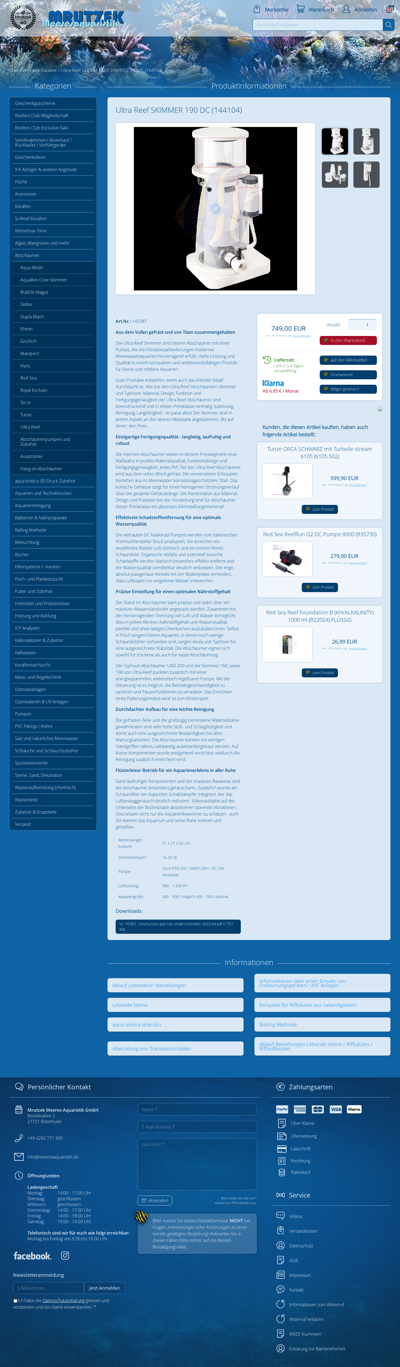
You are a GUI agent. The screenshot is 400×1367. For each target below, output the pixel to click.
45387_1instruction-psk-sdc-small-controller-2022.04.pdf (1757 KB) (176, 926)
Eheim (26, 329)
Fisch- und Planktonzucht (39, 579)
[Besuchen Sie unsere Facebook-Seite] (32, 1258)
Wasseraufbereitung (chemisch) (45, 787)
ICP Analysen (27, 628)
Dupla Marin (32, 317)
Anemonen (25, 194)
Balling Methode (31, 530)
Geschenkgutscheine (35, 103)
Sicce (25, 402)
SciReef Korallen (31, 219)
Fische (21, 182)
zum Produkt (323, 509)
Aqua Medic (32, 268)
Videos (295, 1216)
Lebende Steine (129, 1005)
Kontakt (296, 1290)
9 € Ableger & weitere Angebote (46, 169)
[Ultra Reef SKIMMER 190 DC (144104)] (215, 208)
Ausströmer (31, 456)
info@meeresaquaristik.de (52, 1157)
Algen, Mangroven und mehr (42, 243)
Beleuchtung (27, 542)
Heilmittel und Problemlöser (42, 604)
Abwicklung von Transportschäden (151, 1048)
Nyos (25, 366)
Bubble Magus (34, 292)
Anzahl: (334, 325)
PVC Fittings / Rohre (34, 726)
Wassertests (26, 800)
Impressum (300, 1275)
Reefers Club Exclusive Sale (41, 128)
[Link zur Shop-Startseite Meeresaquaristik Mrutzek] (65, 16)
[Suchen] (389, 25)
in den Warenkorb (347, 340)
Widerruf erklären (306, 1319)
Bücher (22, 554)
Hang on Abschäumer (41, 469)
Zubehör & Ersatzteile (36, 812)
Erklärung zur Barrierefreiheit (317, 1349)
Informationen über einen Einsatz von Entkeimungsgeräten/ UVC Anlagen (302, 983)
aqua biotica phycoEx (136, 1024)
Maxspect (29, 353)
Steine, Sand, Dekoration (38, 775)
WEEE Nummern (305, 1334)
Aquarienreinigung (33, 505)
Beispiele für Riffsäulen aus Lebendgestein (308, 1005)
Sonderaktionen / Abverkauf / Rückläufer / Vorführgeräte (43, 142)
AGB (293, 1260)
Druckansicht (341, 374)
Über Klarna (302, 1123)
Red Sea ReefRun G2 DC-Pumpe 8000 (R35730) (320, 534)
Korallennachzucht (32, 665)
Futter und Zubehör (34, 591)
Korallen (23, 206)
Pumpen (23, 714)
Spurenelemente (31, 763)
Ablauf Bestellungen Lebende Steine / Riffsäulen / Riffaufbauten (316, 1046)
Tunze (26, 415)
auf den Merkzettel (348, 360)
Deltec (26, 304)
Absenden (157, 1201)
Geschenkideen (30, 157)
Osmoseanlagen (30, 689)
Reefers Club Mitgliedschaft (41, 116)
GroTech (28, 341)
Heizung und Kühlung (35, 616)
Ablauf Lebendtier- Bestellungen (149, 985)
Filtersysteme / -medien (37, 567)
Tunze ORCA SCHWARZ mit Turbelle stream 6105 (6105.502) (319, 452)
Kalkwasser (25, 653)
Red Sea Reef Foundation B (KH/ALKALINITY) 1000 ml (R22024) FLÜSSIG (320, 616)
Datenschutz (301, 1246)
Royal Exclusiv (33, 390)
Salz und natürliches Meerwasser (46, 738)
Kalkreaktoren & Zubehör (39, 640)
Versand (23, 824)
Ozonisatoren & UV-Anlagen (41, 702)
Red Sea (28, 378)
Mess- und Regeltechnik (38, 677)
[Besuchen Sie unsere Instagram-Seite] (61, 1258)
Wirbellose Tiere (31, 231)
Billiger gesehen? (344, 389)
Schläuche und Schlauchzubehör (46, 751)
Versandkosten (302, 335)
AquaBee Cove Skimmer (43, 280)
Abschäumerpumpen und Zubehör (45, 441)
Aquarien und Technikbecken (43, 493)
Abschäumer (27, 255)
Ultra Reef (30, 427)
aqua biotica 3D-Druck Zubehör (45, 481)
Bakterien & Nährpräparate (41, 518)
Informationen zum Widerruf (316, 1305)
